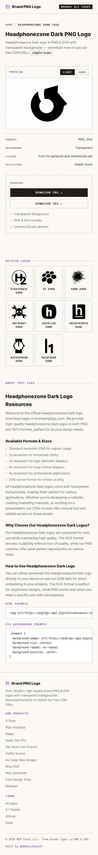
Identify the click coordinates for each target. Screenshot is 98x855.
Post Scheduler (16, 773)
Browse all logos (75, 6)
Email (9, 823)
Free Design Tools (18, 779)
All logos (11, 803)
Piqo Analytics (15, 727)
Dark (82, 72)
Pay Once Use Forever (21, 747)
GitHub (10, 816)
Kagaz (9, 733)
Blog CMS (12, 766)
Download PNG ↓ (49, 192)
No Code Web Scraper (21, 760)
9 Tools (10, 721)
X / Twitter (12, 809)
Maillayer (11, 786)
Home (9, 24)
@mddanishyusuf (31, 846)
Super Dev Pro (15, 740)
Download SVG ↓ (49, 203)
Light (67, 72)
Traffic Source (15, 753)
